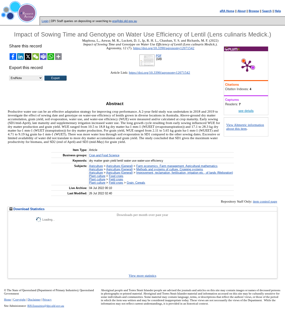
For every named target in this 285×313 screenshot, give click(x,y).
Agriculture (96, 166)
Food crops (116, 176)
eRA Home (227, 11)
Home (7, 299)
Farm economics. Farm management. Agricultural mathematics (177, 166)
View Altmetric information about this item (245, 126)
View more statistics (142, 275)
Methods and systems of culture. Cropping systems (169, 169)
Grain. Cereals (136, 182)
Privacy (47, 299)
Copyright (19, 299)
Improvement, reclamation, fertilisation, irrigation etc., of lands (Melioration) (184, 172)
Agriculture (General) (119, 166)
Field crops (116, 179)
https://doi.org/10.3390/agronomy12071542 (163, 48)
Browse (254, 11)
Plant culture (97, 176)
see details (246, 110)
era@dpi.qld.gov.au (124, 21)
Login (45, 21)
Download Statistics (28, 209)
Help (278, 11)
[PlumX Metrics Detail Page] (247, 65)
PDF (159, 55)
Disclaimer (34, 299)
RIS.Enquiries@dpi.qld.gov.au (45, 305)
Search (267, 11)
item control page (265, 201)
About (241, 11)
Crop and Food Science (104, 155)
